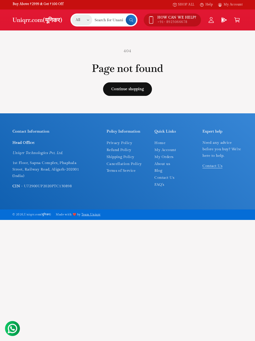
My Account (233, 4)
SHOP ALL (186, 4)
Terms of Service (121, 171)
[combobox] (115, 19)
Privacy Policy (119, 143)
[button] (237, 19)
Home (159, 143)
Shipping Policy (120, 157)
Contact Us (164, 177)
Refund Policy (119, 150)
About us (162, 164)
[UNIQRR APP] (224, 19)
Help (209, 4)
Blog (158, 171)
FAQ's (159, 184)
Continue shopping (127, 89)
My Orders (163, 157)
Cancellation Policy (124, 164)
